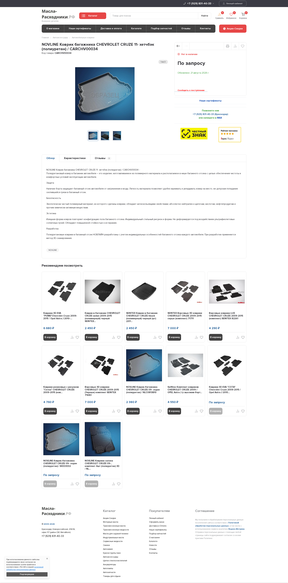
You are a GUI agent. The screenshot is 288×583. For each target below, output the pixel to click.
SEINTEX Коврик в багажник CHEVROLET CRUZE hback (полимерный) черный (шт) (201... (142, 317)
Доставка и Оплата (157, 526)
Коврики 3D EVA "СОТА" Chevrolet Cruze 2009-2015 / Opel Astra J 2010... (225, 390)
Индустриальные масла (113, 537)
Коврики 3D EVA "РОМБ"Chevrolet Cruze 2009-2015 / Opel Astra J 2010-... (60, 316)
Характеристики (75, 158)
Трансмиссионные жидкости (116, 530)
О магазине (52, 28)
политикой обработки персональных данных (24, 568)
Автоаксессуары (60, 37)
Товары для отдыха (111, 576)
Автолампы (108, 568)
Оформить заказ (156, 522)
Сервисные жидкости (113, 541)
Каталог (92, 15)
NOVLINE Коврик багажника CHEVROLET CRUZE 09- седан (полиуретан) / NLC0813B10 (143, 390)
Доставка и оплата (111, 28)
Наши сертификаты (80, 28)
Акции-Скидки (109, 518)
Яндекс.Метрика (236, 529)
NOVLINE (53, 250)
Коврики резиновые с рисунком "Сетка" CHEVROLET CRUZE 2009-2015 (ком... (61, 390)
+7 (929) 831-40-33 (199, 3)
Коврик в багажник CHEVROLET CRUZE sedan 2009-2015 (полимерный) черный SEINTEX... (102, 317)
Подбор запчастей (161, 28)
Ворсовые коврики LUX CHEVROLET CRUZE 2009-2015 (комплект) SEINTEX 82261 (226, 316)
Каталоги (136, 28)
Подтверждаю (27, 574)
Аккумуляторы (109, 564)
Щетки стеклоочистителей (115, 560)
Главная (45, 37)
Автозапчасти (109, 572)
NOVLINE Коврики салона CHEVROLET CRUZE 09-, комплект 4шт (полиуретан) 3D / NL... (102, 464)
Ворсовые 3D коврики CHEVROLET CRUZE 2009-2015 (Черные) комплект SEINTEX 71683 (102, 391)
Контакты (205, 28)
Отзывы (185, 28)
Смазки (106, 545)
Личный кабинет (234, 3)
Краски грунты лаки (112, 553)
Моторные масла (110, 522)
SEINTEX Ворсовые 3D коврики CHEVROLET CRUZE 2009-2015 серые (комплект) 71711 (185, 316)
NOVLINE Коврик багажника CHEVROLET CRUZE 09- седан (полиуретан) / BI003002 (60, 463)
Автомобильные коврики (83, 37)
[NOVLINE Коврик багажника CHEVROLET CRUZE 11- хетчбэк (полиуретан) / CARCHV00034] (93, 136)
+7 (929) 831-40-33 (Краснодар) (210, 114)
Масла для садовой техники (115, 533)
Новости (153, 545)
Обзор (50, 158)
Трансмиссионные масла (114, 526)
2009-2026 (49, 524)
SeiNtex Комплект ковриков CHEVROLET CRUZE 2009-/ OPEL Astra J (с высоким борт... (185, 390)
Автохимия (108, 549)
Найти (204, 15)
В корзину (50, 337)
